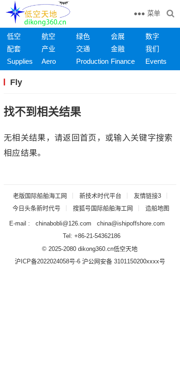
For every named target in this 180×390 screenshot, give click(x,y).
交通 (83, 49)
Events (156, 61)
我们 (152, 49)
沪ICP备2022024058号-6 (47, 261)
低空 (14, 36)
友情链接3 (147, 195)
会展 (118, 36)
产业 (48, 49)
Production (92, 61)
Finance (123, 61)
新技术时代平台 (100, 195)
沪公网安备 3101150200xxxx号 (123, 261)
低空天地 (126, 248)
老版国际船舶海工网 (40, 195)
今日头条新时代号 (36, 208)
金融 (118, 49)
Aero (49, 61)
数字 (152, 36)
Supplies (20, 61)
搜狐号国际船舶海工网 (103, 208)
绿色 (83, 36)
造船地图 (157, 208)
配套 (14, 49)
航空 (48, 36)
